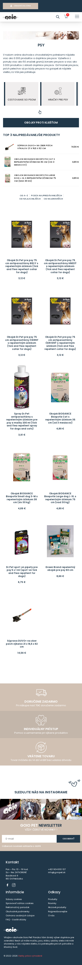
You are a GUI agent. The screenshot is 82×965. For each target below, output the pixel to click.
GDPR (38, 846)
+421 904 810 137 (57, 869)
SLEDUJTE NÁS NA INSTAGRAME (41, 792)
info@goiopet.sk (56, 872)
